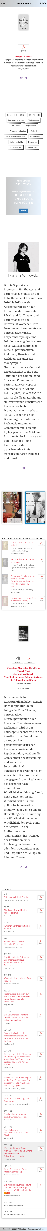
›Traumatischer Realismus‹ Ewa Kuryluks (17, 979)
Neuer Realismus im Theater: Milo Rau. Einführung (16, 1170)
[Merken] (21, 78)
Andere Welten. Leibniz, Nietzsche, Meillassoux (14, 943)
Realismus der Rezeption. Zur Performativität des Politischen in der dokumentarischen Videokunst (17, 998)
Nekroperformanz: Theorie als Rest (22, 544)
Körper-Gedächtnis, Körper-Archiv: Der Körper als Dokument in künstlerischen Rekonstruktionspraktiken (18, 1152)
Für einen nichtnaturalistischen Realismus (17, 927)
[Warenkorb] (45, 3)
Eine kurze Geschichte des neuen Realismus (15, 911)
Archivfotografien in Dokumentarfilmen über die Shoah (16, 1132)
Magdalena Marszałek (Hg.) (20, 668)
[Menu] (2, 3)
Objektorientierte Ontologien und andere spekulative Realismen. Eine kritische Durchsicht (16, 961)
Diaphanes (23, 3)
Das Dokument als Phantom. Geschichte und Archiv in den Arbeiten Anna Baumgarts (16, 1017)
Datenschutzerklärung (36, 1229)
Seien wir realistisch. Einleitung (17, 897)
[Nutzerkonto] (40, 3)
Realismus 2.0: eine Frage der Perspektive (16, 1100)
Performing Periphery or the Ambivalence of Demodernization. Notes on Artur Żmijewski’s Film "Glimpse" (23, 581)
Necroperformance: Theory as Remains (22, 560)
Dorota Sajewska (23, 57)
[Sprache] (43, 3)
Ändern (23, 210)
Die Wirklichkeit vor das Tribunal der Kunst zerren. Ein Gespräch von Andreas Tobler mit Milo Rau (18, 1187)
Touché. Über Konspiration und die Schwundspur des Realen (17, 1115)
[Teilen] (26, 78)
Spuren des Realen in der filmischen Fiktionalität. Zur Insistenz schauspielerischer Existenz (16, 1037)
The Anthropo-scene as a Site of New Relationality (23, 599)
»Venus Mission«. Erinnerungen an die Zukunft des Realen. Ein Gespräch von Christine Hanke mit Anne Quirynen (17, 1081)
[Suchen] (4, 3)
